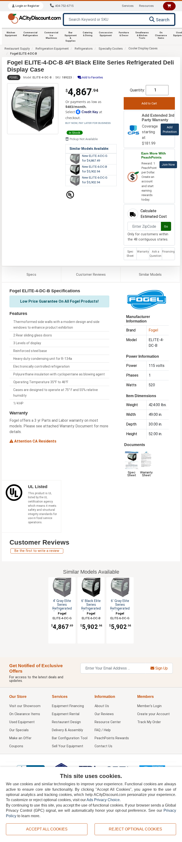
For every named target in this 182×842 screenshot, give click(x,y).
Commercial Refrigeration (30, 34)
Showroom (25, 706)
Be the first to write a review (36, 551)
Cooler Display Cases (143, 48)
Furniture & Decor (124, 34)
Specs (31, 274)
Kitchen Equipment (11, 34)
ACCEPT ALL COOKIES (47, 829)
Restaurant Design (66, 722)
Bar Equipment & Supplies (71, 36)
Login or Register (27, 6)
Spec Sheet (130, 254)
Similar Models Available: (89, 148)
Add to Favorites (92, 77)
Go (166, 226)
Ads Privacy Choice (103, 800)
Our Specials (19, 730)
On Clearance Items (161, 35)
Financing (168, 251)
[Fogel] (146, 299)
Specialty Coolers (111, 48)
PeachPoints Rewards (112, 738)
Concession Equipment (106, 34)
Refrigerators (84, 48)
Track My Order (149, 722)
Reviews (91, 274)
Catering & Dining (87, 34)
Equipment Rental (65, 714)
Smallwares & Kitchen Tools (142, 35)
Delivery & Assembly (67, 730)
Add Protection (170, 129)
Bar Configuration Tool (69, 738)
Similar (150, 274)
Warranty (143, 251)
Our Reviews (104, 714)
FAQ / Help (103, 730)
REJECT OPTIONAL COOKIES (135, 829)
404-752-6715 (64, 6)
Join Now (168, 164)
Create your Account (153, 714)
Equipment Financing (68, 706)
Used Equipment (22, 722)
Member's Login (149, 706)
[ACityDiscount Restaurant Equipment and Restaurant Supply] (34, 18)
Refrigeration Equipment (52, 48)
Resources (146, 6)
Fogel (13, 77)
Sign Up (161, 668)
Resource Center (108, 722)
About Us (102, 706)
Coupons (16, 746)
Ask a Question (155, 254)
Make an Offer (20, 738)
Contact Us (103, 746)
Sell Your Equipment (67, 746)
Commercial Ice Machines (51, 35)
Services (128, 6)
